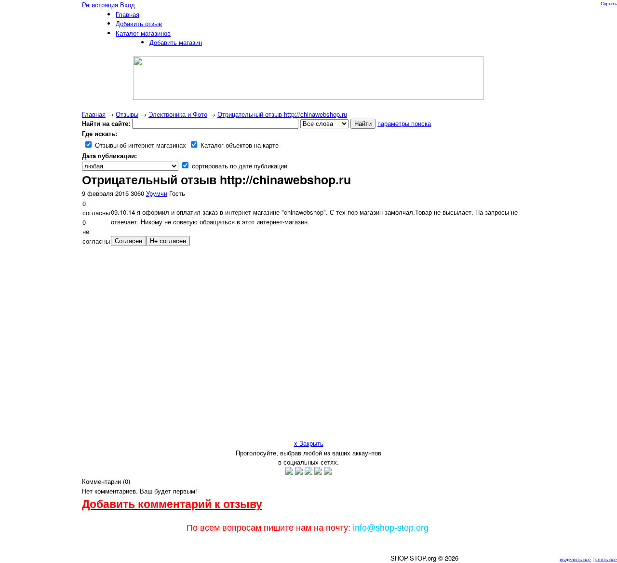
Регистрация (100, 4)
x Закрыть (308, 443)
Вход (127, 4)
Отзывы (127, 114)
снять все (606, 559)
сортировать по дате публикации (238, 165)
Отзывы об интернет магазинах (139, 145)
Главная (94, 114)
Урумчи (156, 193)
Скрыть (609, 3)
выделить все (575, 559)
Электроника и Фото (177, 114)
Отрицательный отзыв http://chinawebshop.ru (282, 114)
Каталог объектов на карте (239, 145)
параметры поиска (404, 123)
